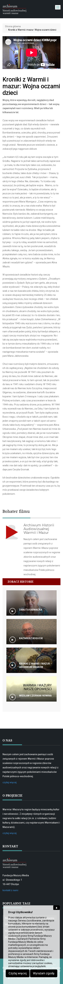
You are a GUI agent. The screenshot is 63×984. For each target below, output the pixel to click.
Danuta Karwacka (30, 609)
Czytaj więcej (18, 973)
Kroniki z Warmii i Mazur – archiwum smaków (35, 665)
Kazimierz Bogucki (31, 638)
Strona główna (13, 26)
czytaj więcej (10, 782)
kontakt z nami (10, 890)
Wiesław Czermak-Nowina (35, 695)
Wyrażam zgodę (43, 973)
